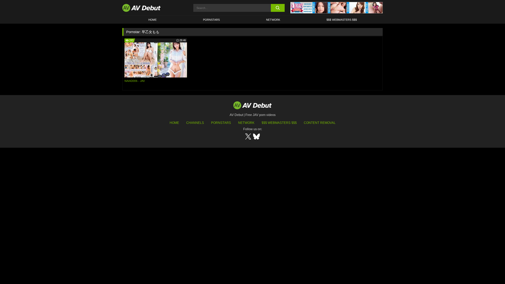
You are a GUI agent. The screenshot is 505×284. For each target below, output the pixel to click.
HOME (152, 19)
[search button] (277, 8)
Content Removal (320, 122)
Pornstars (211, 19)
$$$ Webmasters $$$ (341, 19)
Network (273, 19)
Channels (195, 122)
